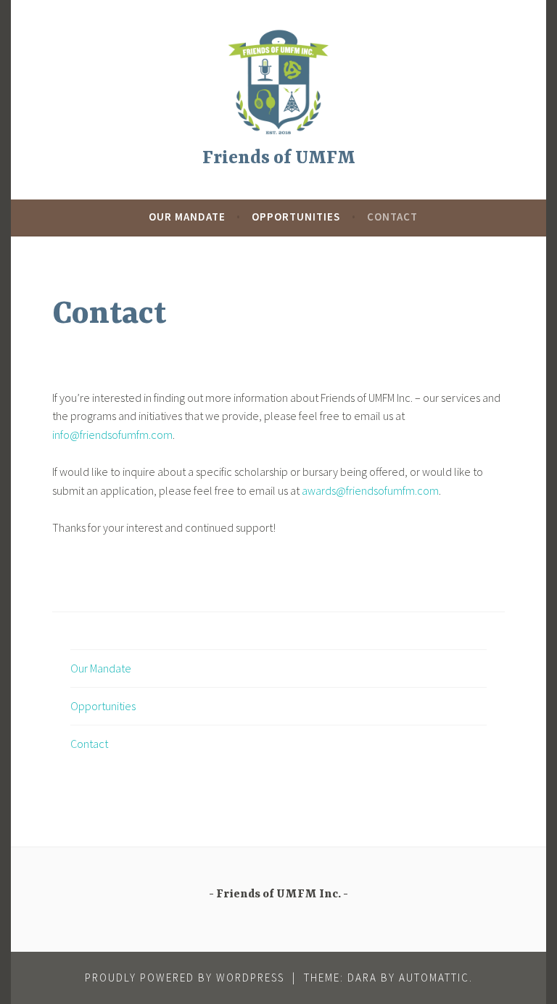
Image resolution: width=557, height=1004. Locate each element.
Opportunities (296, 216)
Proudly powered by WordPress (184, 977)
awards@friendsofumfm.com (370, 490)
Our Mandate (187, 216)
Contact (392, 216)
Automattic (434, 977)
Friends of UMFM (278, 158)
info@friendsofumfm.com (112, 434)
